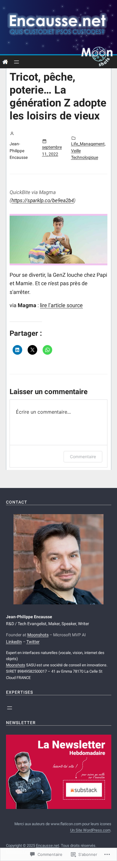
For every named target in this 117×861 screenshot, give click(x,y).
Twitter (33, 641)
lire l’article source (61, 305)
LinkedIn (14, 641)
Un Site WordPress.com (90, 830)
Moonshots (38, 634)
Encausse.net (47, 845)
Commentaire (83, 456)
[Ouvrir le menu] (16, 62)
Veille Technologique (84, 154)
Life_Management (88, 143)
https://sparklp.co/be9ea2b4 (42, 200)
